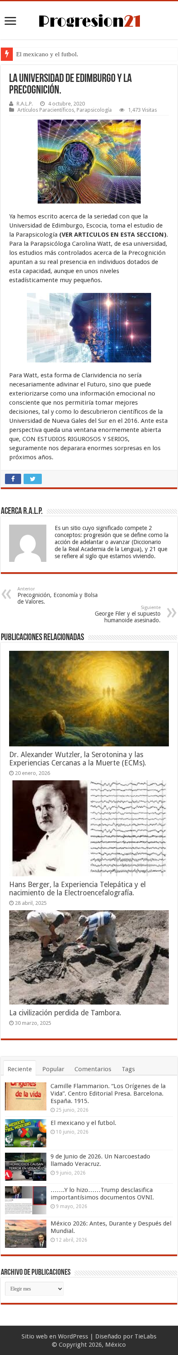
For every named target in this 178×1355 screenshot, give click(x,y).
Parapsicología (94, 110)
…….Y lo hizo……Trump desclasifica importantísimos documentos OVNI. (102, 1193)
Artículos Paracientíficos (45, 110)
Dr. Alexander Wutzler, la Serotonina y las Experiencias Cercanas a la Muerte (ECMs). (77, 759)
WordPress (73, 1336)
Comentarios (93, 1069)
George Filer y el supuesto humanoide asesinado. (128, 614)
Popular (53, 1069)
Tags (128, 1069)
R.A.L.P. (25, 104)
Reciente (19, 1069)
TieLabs (145, 1336)
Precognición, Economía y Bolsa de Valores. (57, 595)
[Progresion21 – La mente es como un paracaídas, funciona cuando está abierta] (89, 19)
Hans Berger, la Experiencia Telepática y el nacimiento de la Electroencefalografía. (77, 888)
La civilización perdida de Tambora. (65, 1013)
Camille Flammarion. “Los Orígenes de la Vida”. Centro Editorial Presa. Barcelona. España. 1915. (108, 1093)
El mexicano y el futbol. (47, 54)
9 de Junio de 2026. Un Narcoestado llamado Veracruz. (100, 1160)
